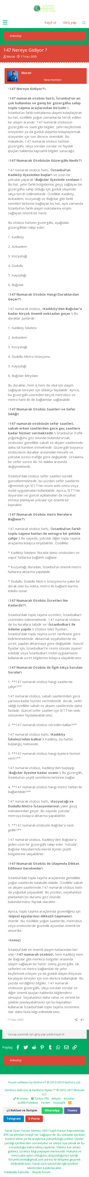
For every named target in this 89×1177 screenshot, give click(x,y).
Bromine (22, 1098)
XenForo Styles (42, 1090)
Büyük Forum (41, 1172)
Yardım (45, 1103)
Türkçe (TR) (41, 1098)
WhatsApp (52, 1110)
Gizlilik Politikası (28, 1103)
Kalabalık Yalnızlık (16, 1172)
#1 (82, 1020)
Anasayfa (59, 1103)
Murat (11, 56)
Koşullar (69, 1098)
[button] (5, 22)
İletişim (56, 1098)
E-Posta (34, 1119)
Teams (72, 1110)
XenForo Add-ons (17, 1090)
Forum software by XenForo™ (44, 1082)
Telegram (14, 1119)
